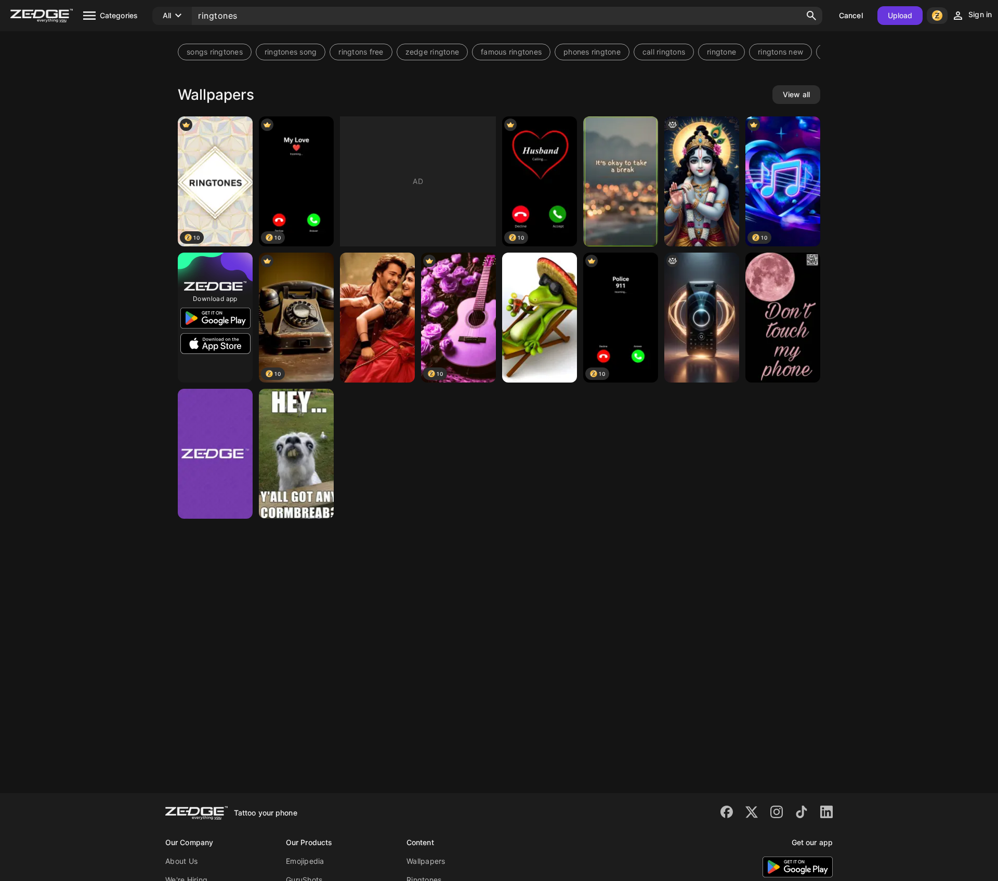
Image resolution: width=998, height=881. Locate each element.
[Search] (811, 15)
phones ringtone (592, 51)
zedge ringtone (432, 51)
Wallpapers (425, 861)
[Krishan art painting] (701, 181)
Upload (900, 15)
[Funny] (296, 454)
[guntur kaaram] (377, 318)
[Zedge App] (215, 454)
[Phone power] (701, 318)
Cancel (851, 15)
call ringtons (663, 51)
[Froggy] (539, 318)
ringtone (721, 51)
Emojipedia (305, 861)
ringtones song (291, 51)
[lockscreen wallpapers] (782, 318)
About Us (181, 861)
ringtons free (360, 51)
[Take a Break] (620, 181)
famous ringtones (511, 51)
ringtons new (780, 51)
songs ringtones (215, 51)
